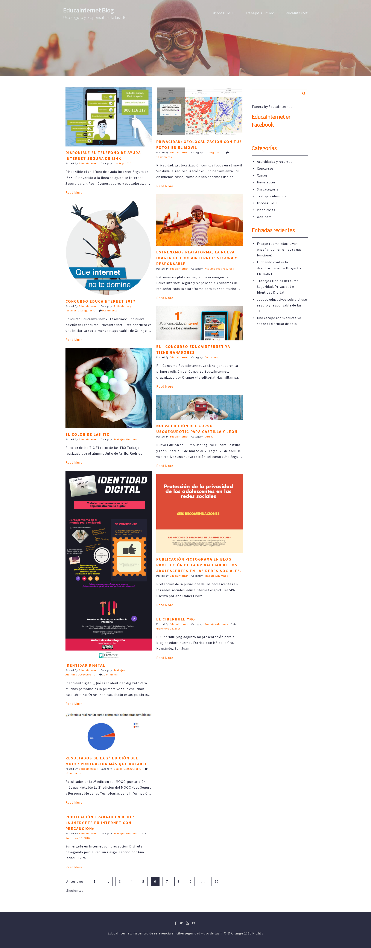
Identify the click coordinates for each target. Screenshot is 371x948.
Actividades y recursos (219, 268)
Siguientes (75, 890)
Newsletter (266, 182)
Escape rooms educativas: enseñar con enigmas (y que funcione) (279, 249)
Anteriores (75, 881)
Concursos (211, 357)
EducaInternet (296, 13)
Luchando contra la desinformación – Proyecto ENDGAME (279, 268)
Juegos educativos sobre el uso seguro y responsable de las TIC (282, 305)
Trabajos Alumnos (260, 13)
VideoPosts (266, 210)
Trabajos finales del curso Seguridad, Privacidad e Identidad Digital (278, 286)
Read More (73, 192)
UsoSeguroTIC (224, 13)
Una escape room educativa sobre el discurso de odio (279, 321)
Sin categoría (267, 189)
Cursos (209, 436)
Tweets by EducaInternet (272, 106)
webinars (264, 217)
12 (217, 881)
